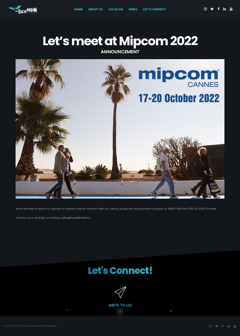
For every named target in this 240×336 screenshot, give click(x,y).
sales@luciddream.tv (75, 218)
